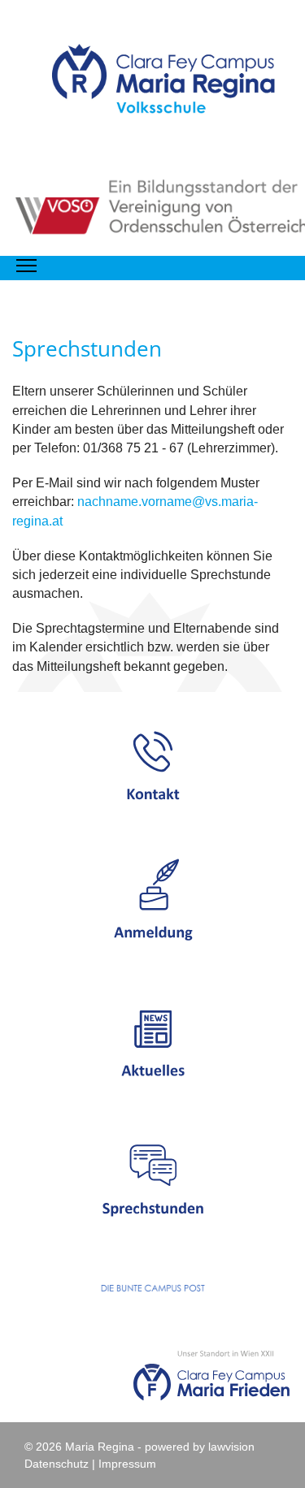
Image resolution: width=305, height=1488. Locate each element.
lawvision (231, 1446)
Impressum (127, 1463)
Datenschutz (56, 1463)
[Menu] (26, 266)
